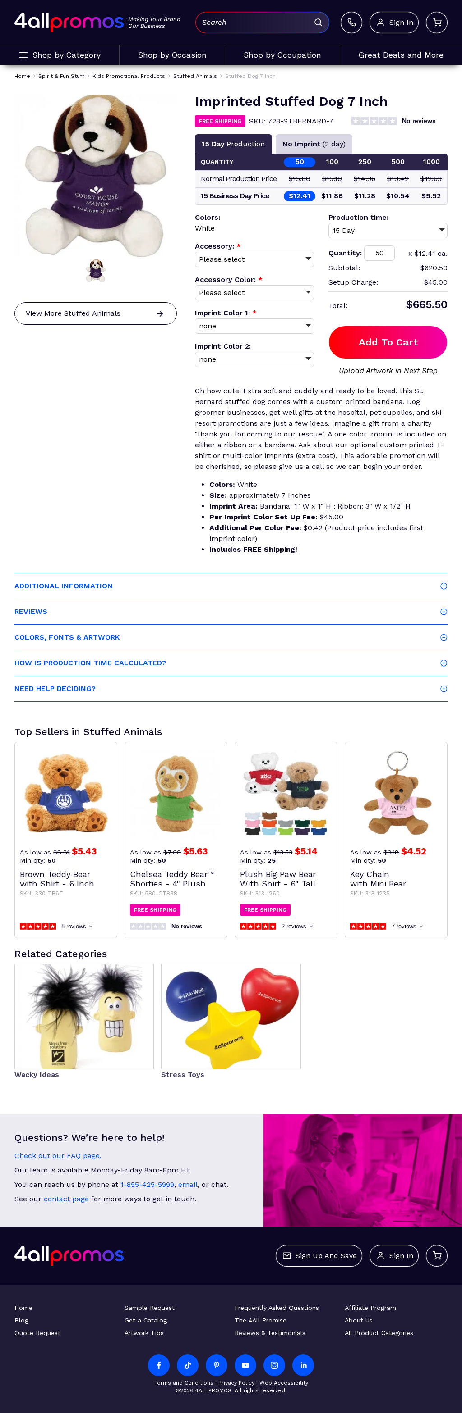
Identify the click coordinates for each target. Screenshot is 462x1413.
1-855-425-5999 (147, 1184)
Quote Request (37, 1332)
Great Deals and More (401, 54)
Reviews (30, 611)
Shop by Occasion (172, 54)
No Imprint (314, 144)
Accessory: (218, 246)
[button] (95, 270)
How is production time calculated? (90, 663)
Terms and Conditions (183, 1383)
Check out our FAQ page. (58, 1155)
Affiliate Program (370, 1307)
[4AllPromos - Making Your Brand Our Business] (69, 22)
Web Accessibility (283, 1383)
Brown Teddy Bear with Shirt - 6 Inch (57, 878)
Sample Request (150, 1307)
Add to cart (388, 342)
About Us (359, 1320)
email (188, 1184)
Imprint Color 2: (223, 346)
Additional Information (63, 586)
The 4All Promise (260, 1320)
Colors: (207, 217)
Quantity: (345, 253)
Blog (21, 1320)
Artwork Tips (144, 1332)
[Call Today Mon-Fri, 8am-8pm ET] (351, 22)
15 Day (233, 144)
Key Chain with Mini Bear (378, 878)
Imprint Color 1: (226, 313)
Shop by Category (66, 54)
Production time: (358, 217)
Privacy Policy (236, 1383)
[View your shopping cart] (437, 22)
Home (23, 1307)
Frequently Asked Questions (277, 1307)
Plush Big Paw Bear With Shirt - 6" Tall (278, 878)
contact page (66, 1199)
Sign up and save (326, 1255)
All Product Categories (379, 1332)
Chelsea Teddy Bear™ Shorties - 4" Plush (172, 878)
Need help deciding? (55, 688)
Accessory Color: (229, 279)
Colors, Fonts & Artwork (67, 637)
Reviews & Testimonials (270, 1332)
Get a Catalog (146, 1320)
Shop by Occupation (282, 54)
